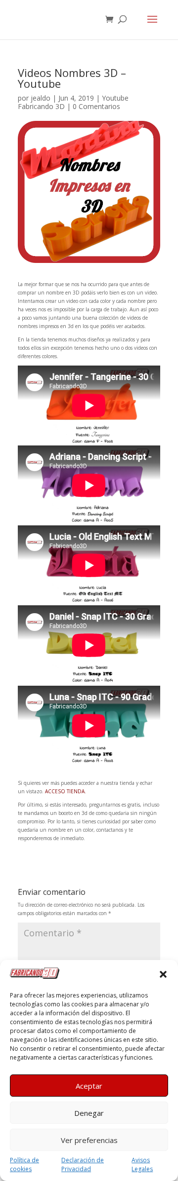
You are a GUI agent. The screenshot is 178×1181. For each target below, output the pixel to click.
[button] (163, 974)
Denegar (89, 1113)
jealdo (40, 98)
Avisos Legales (142, 1164)
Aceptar (89, 1086)
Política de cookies (24, 1164)
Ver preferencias (89, 1140)
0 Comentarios (96, 106)
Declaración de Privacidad (82, 1164)
